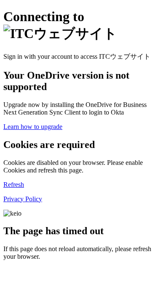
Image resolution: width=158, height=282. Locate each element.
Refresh (13, 184)
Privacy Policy (22, 199)
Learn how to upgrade (32, 126)
